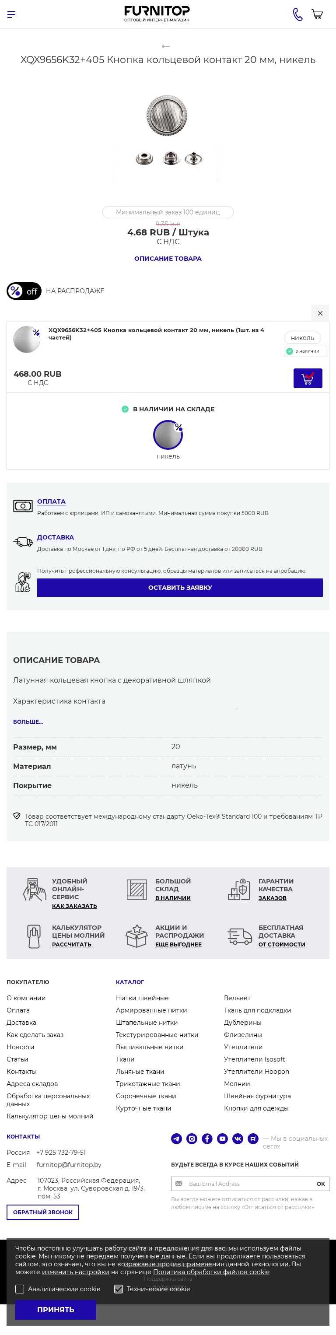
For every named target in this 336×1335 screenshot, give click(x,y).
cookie (259, 1272)
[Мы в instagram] (191, 1139)
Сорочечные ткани (146, 1096)
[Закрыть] (320, 313)
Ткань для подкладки (257, 1010)
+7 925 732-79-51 (61, 1152)
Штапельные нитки (147, 1023)
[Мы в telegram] (176, 1139)
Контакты (22, 1072)
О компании (26, 998)
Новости (21, 1047)
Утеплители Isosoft (254, 1059)
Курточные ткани (144, 1108)
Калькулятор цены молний (50, 1116)
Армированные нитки (151, 1010)
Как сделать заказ (35, 1035)
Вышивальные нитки (150, 1047)
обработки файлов (218, 1272)
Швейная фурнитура (257, 1096)
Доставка (55, 537)
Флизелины (243, 1035)
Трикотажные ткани (148, 1084)
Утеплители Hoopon (256, 1072)
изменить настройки (75, 1272)
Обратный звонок (43, 1212)
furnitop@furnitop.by (69, 1165)
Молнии (237, 1084)
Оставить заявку (180, 588)
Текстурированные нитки (157, 1035)
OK (321, 1184)
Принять (55, 1310)
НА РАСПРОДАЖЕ (75, 291)
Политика (170, 1272)
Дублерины (243, 1023)
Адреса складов (32, 1084)
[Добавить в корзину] (308, 378)
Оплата (51, 501)
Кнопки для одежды (256, 1108)
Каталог (130, 982)
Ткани (125, 1059)
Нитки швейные (142, 998)
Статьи (17, 1059)
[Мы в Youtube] (222, 1139)
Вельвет (237, 998)
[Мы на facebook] (207, 1139)
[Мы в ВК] (237, 1139)
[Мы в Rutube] (253, 1139)
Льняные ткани (140, 1072)
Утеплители (243, 1047)
